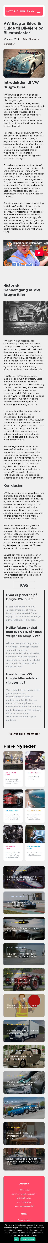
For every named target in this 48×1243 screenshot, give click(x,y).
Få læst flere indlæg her (24, 733)
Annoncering (24, 1220)
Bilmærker (9, 44)
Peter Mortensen (31, 39)
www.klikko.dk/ (26, 1206)
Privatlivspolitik (28, 1239)
